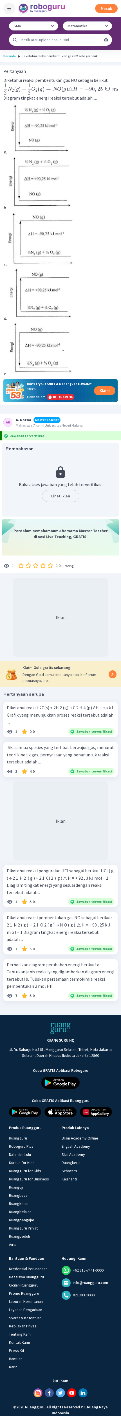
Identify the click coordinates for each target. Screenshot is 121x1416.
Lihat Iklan (60, 496)
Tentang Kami (20, 1334)
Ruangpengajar (21, 1219)
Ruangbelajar (20, 1211)
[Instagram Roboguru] (37, 1392)
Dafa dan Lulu (20, 1154)
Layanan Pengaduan (25, 1309)
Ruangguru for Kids (25, 1170)
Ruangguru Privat (23, 1228)
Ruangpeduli (19, 1236)
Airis (12, 1244)
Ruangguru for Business (29, 1179)
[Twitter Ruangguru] (60, 1392)
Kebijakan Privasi (23, 1326)
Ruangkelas (18, 1203)
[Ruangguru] (60, 1028)
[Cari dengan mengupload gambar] (106, 40)
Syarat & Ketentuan (25, 1317)
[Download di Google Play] (60, 1083)
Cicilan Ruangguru (24, 1285)
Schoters (69, 1170)
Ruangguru (18, 1138)
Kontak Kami (19, 1342)
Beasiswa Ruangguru (26, 1276)
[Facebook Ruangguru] (49, 1392)
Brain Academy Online (80, 1138)
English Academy (76, 1146)
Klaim (105, 390)
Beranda (9, 56)
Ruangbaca (18, 1195)
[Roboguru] (42, 8)
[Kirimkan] (15, 40)
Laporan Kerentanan (26, 1301)
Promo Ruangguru (24, 1293)
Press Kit (16, 1350)
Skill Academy (73, 1154)
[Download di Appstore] (60, 1112)
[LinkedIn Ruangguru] (83, 1392)
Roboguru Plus (21, 1146)
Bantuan (16, 1358)
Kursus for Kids (22, 1162)
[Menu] (9, 8)
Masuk (106, 8)
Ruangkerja (71, 1162)
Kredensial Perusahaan (28, 1268)
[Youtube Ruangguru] (71, 1392)
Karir (13, 1366)
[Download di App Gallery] (96, 1112)
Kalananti (69, 1179)
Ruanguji (16, 1187)
